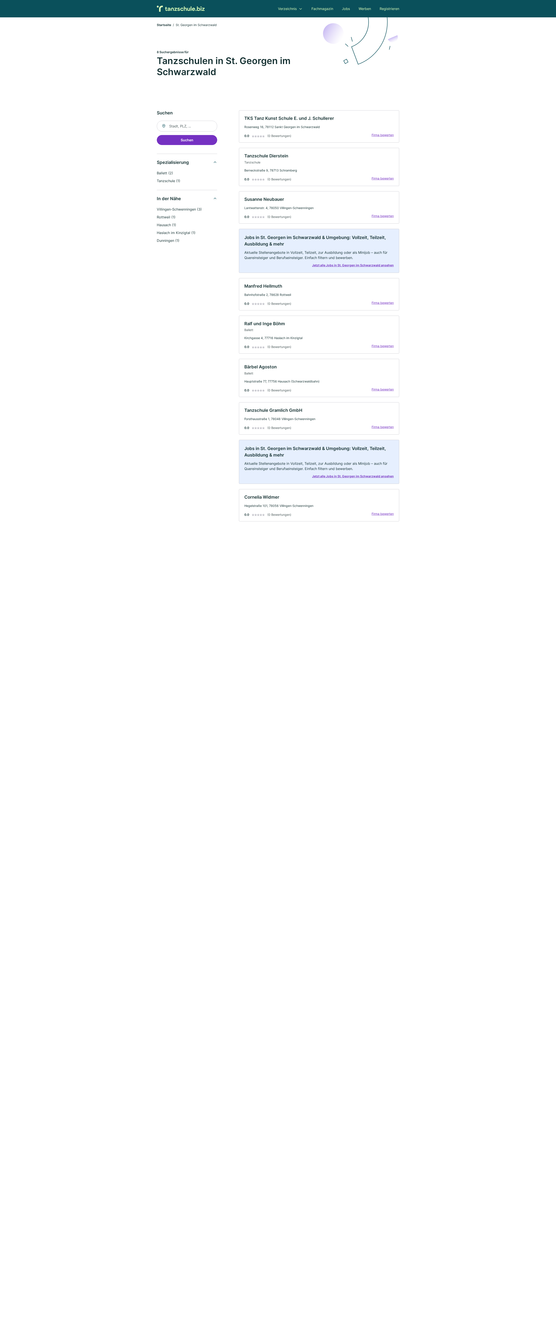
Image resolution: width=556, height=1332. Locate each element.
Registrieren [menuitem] (389, 9)
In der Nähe (169, 198)
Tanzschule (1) (168, 181)
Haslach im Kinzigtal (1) (176, 233)
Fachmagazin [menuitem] (322, 9)
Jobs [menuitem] (346, 9)
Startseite (164, 25)
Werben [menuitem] (365, 9)
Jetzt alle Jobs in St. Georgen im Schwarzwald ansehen (353, 265)
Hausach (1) (166, 225)
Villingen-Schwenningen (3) (179, 209)
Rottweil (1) (166, 217)
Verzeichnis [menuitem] (287, 9)
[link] (319, 126)
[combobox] (187, 126)
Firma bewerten (383, 135)
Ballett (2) (165, 173)
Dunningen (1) (168, 240)
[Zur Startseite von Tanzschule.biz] (181, 9)
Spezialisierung (173, 162)
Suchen (187, 140)
